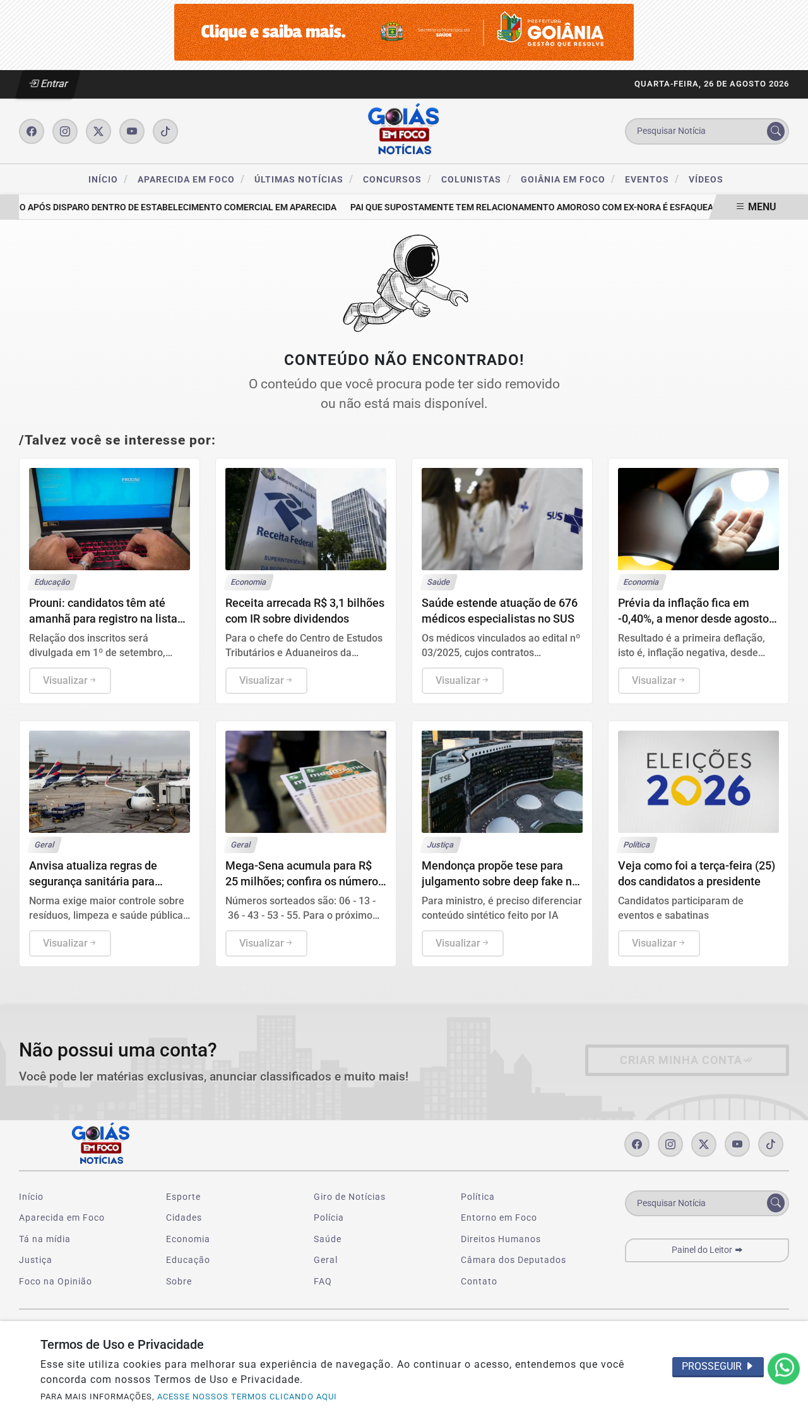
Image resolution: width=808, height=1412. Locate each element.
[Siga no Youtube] (132, 131)
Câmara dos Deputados (513, 1260)
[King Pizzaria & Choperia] (404, 31)
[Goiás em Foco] (404, 130)
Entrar (53, 84)
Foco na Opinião (55, 1281)
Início (108, 179)
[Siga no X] (98, 131)
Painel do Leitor (703, 1250)
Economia (188, 1239)
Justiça (35, 1260)
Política (478, 1197)
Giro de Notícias (350, 1197)
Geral (326, 1260)
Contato (479, 1281)
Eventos (652, 179)
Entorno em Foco (499, 1217)
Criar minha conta (681, 1060)
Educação (188, 1260)
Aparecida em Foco (191, 179)
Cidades (184, 1217)
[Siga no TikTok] (165, 131)
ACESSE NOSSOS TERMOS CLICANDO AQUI (247, 1396)
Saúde (328, 1239)
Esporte (183, 1197)
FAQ (323, 1281)
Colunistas (476, 179)
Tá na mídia (45, 1239)
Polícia (329, 1217)
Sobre (179, 1281)
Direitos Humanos (501, 1239)
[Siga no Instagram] (65, 131)
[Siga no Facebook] (31, 131)
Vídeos (706, 179)
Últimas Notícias (304, 179)
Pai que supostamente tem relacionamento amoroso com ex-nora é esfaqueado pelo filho (552, 207)
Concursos (397, 179)
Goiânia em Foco (568, 179)
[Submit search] (776, 131)
